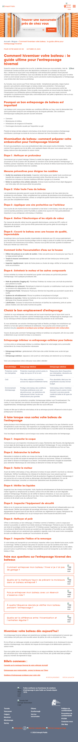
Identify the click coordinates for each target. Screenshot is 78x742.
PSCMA (64, 719)
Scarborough (35, 711)
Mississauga (8, 720)
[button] (39, 568)
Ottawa (33, 708)
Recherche (51, 30)
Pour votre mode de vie (14, 49)
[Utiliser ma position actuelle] (43, 30)
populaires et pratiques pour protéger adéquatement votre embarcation (43, 328)
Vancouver (8, 711)
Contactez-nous (67, 721)
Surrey (6, 723)
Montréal (7, 717)
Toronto (7, 708)
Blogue (14, 41)
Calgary (7, 714)
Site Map (64, 724)
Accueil (7, 41)
